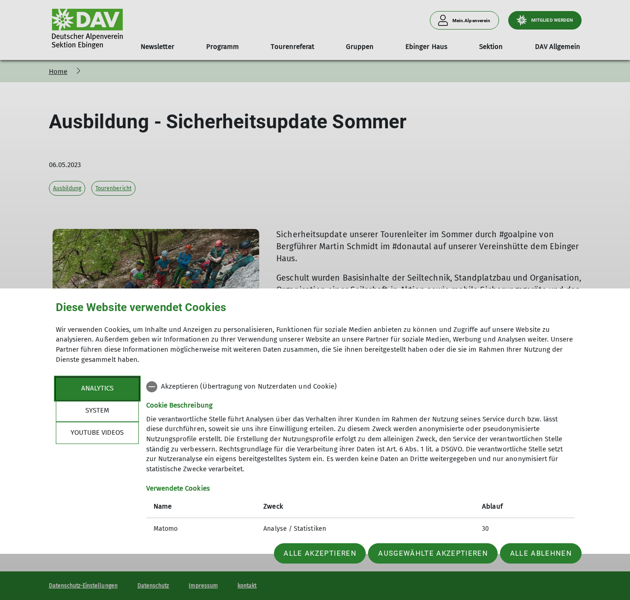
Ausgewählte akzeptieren (433, 553)
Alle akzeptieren (320, 553)
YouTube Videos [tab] (97, 432)
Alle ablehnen (541, 553)
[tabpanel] (360, 459)
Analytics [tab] (97, 388)
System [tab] (97, 410)
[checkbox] (360, 387)
